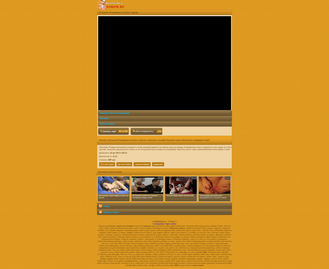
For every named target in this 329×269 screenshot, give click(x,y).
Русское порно (107, 164)
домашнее (158, 164)
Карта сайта (170, 224)
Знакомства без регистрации (115, 113)
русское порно (124, 164)
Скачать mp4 (115, 131)
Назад (106, 206)
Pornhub (104, 118)
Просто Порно (107, 124)
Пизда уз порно (111, 212)
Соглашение (158, 224)
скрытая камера (142, 164)
